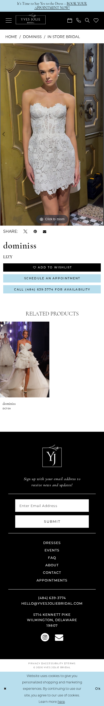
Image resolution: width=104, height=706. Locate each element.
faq (52, 557)
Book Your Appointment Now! (60, 5)
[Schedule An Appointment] (70, 20)
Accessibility (53, 663)
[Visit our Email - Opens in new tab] (59, 636)
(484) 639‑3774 (52, 598)
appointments (52, 580)
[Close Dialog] (5, 688)
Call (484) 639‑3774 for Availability (52, 289)
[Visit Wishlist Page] (96, 20)
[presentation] (24, 359)
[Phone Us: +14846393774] (78, 20)
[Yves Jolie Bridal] (30, 18)
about (52, 565)
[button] (8, 21)
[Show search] (87, 20)
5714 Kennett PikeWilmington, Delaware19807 (52, 620)
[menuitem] (8, 21)
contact (52, 572)
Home (11, 36)
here (61, 702)
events (52, 550)
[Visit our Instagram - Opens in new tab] (45, 636)
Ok (98, 689)
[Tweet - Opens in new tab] (25, 231)
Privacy (34, 663)
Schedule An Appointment (52, 278)
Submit (52, 521)
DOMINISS (32, 36)
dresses (52, 543)
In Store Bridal (63, 36)
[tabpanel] (52, 134)
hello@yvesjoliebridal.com (52, 603)
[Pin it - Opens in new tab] (35, 231)
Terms (71, 663)
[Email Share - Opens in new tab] (44, 231)
